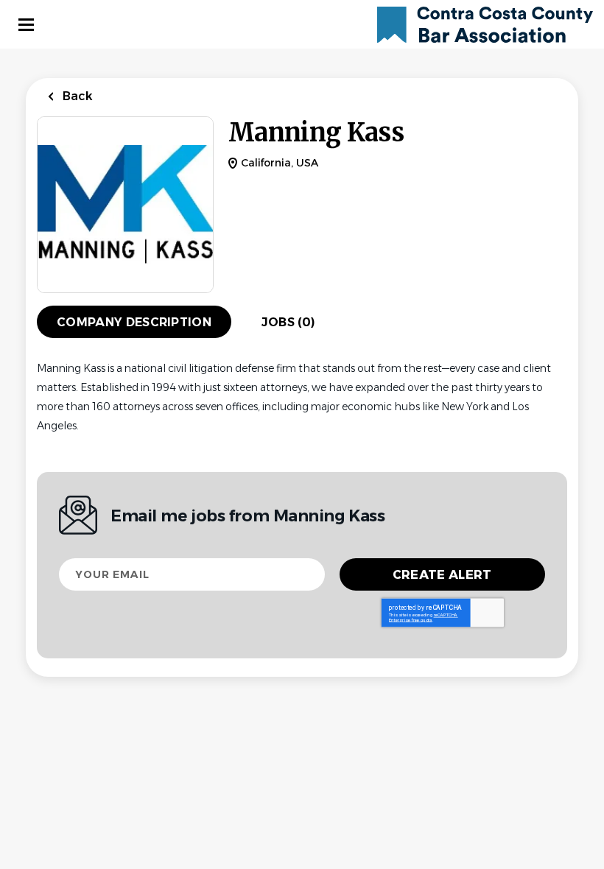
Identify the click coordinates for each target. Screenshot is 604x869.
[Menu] (26, 24)
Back (76, 96)
